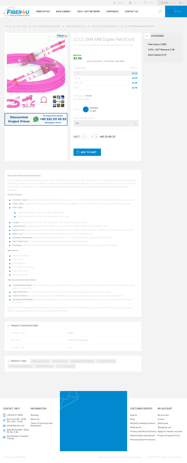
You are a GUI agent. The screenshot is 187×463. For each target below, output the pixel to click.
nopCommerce (19, 457)
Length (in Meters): (83, 118)
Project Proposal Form (169, 435)
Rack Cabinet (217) (157, 55)
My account (163, 415)
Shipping (77, 109)
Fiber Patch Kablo (60, 361)
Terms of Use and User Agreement (42, 424)
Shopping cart (164, 427)
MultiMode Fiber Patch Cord (20, 366)
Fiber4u (89, 96)
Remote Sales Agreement (142, 435)
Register (120, 3)
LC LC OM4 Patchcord (65, 366)
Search (133, 415)
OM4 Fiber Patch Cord (44, 366)
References (135, 427)
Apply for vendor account (170, 431)
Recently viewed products (142, 423)
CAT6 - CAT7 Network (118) (161, 49)
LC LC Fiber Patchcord (106, 361)
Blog (132, 419)
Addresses (163, 423)
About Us (35, 419)
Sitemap (35, 415)
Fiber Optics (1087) (157, 44)
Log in (135, 3)
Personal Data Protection (142, 439)
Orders (161, 419)
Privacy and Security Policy (143, 431)
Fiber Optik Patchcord (40, 361)
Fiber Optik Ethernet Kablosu (82, 361)
